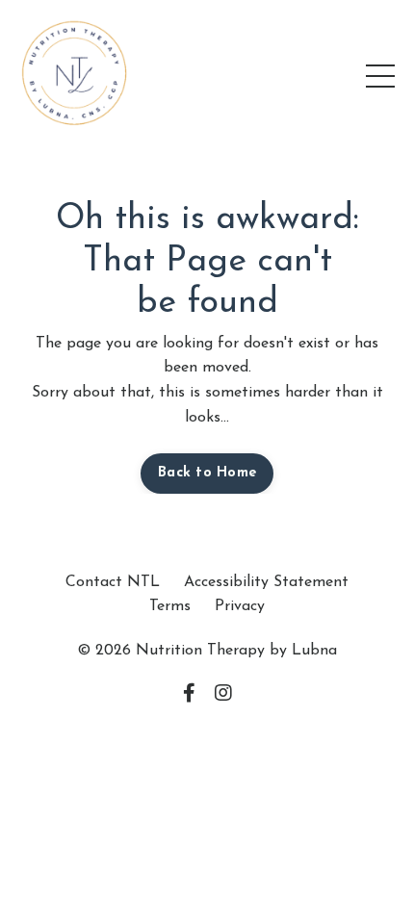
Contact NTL (112, 582)
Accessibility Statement (266, 582)
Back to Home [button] (207, 473)
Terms (170, 606)
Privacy (240, 606)
